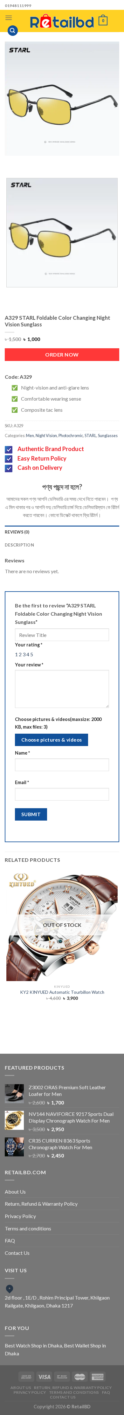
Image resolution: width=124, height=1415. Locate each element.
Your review (29, 664)
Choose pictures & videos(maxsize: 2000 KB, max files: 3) (58, 723)
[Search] (13, 30)
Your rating (28, 644)
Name (22, 753)
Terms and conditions (28, 1228)
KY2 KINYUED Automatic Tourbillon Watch (62, 992)
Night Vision (46, 435)
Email (22, 782)
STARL (90, 435)
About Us (15, 1192)
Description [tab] (19, 544)
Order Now (62, 354)
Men (30, 435)
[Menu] (8, 17)
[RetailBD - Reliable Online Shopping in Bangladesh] (62, 21)
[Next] (68, 162)
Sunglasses (108, 435)
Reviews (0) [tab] (17, 531)
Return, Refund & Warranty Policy (41, 1204)
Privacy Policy (20, 1216)
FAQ (10, 1240)
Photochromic (71, 435)
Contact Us (17, 1253)
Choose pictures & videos (51, 740)
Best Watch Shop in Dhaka (33, 1345)
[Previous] (51, 162)
